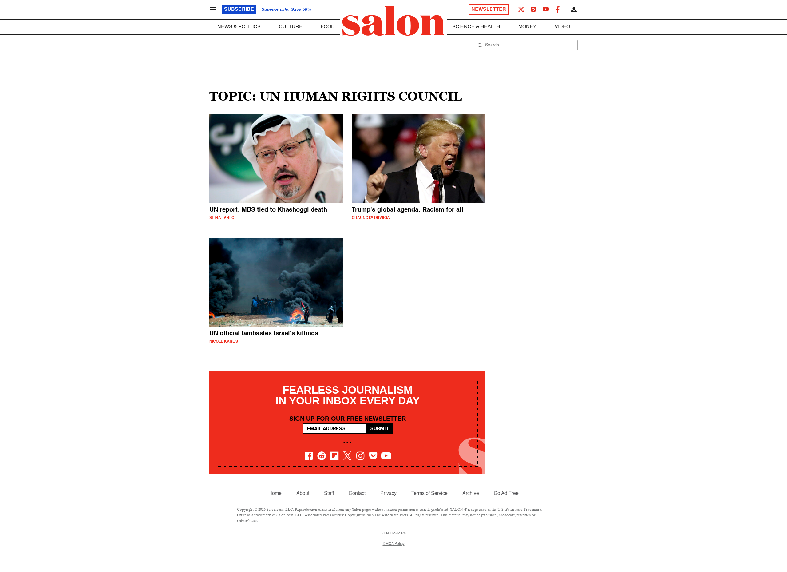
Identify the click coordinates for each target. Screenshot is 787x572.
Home (275, 493)
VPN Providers (393, 533)
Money (527, 27)
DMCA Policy (394, 544)
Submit (379, 428)
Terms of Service (429, 493)
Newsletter (488, 9)
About (302, 493)
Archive (470, 493)
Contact (357, 493)
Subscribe (239, 9)
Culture (291, 27)
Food (328, 27)
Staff (329, 493)
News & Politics (239, 27)
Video (562, 27)
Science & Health (476, 27)
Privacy (388, 493)
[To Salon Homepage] (393, 20)
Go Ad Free (506, 493)
